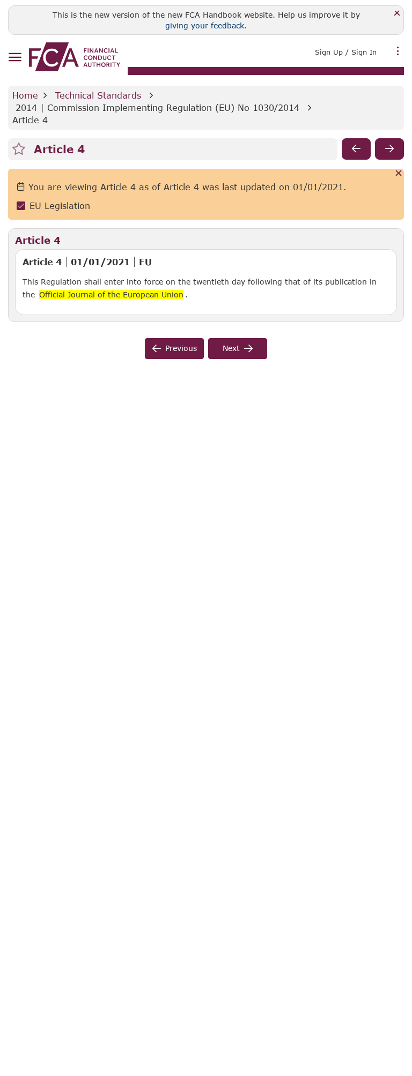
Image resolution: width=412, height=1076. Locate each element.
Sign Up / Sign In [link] (346, 52)
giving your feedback (204, 25)
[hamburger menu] (14, 57)
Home (25, 95)
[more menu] (398, 51)
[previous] (356, 149)
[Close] (397, 13)
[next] (389, 149)
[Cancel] (399, 174)
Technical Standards (98, 95)
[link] (74, 56)
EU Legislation (60, 205)
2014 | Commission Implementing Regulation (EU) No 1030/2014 (157, 107)
